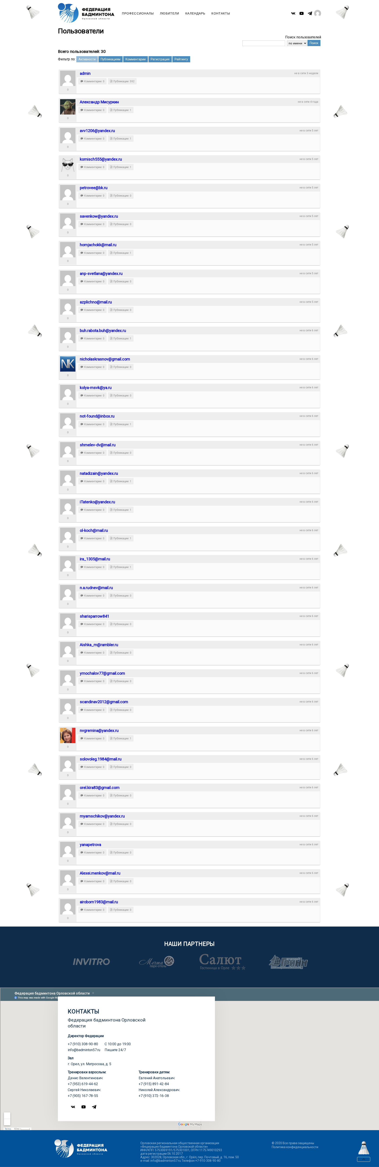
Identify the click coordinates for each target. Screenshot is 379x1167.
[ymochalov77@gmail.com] (67, 678)
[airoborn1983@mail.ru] (67, 906)
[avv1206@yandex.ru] (67, 135)
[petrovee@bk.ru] (67, 192)
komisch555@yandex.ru (101, 159)
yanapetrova (90, 844)
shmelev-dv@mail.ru (98, 445)
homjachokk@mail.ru (98, 244)
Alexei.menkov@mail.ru (100, 873)
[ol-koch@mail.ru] (67, 535)
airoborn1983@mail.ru (99, 902)
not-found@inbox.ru (97, 416)
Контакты (220, 13)
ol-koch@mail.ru (94, 530)
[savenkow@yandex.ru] (67, 221)
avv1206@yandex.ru (97, 130)
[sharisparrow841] (67, 621)
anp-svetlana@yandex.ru (101, 273)
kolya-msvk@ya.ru (96, 387)
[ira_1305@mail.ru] (67, 564)
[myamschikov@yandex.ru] (67, 821)
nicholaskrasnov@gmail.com (105, 359)
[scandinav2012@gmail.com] (67, 706)
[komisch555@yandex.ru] (67, 164)
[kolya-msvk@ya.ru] (67, 392)
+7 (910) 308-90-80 (83, 1044)
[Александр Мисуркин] (67, 107)
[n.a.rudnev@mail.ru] (67, 592)
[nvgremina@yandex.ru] (67, 735)
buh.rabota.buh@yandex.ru (103, 330)
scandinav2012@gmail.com (104, 701)
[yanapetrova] (67, 849)
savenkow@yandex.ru (99, 216)
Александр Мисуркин (99, 102)
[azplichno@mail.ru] (67, 307)
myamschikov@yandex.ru (102, 816)
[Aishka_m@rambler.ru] (67, 649)
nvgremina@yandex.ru (99, 730)
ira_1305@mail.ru (95, 559)
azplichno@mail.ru (96, 302)
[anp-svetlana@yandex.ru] (67, 278)
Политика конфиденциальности (295, 1147)
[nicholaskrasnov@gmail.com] (67, 364)
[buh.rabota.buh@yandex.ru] (67, 335)
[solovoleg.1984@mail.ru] (67, 764)
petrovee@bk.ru (93, 187)
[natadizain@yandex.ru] (67, 478)
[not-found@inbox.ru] (67, 421)
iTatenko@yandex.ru (97, 502)
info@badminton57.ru (84, 1050)
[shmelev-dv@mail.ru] (67, 449)
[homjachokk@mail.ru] (67, 249)
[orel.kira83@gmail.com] (67, 792)
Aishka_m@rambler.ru (99, 644)
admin (85, 73)
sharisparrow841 (94, 616)
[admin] (67, 78)
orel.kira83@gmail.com (100, 787)
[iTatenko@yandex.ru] (67, 506)
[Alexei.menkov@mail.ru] (67, 878)
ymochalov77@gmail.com (102, 673)
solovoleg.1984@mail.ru (101, 759)
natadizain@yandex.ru (99, 473)
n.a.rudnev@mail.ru (96, 587)
